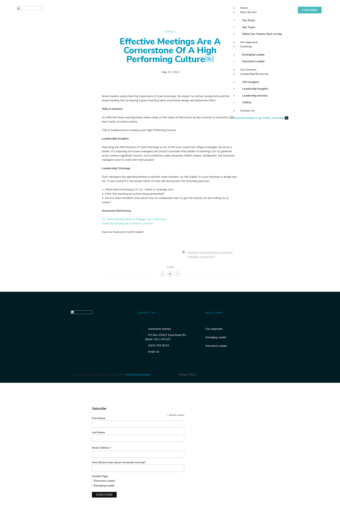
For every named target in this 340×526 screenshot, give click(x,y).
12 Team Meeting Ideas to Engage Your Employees (134, 219)
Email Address (102, 448)
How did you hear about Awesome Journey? (119, 462)
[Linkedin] (75, 351)
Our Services (248, 69)
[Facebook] (85, 351)
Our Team (248, 27)
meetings (193, 257)
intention (227, 252)
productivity (207, 257)
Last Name (98, 432)
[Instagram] (96, 351)
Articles (169, 32)
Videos (246, 102)
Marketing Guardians (138, 375)
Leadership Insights (255, 89)
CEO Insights (250, 82)
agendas (193, 252)
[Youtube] (106, 351)
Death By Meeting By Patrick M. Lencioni (127, 223)
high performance (209, 252)
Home (244, 8)
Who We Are (248, 12)
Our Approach (249, 42)
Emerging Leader (253, 54)
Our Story (248, 20)
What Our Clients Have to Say (262, 34)
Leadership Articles (255, 95)
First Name (98, 418)
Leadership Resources (254, 74)
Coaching (246, 46)
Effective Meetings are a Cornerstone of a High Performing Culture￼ (170, 50)
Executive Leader (253, 61)
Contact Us (247, 110)
